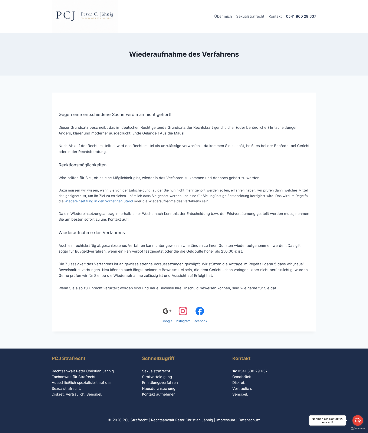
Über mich (223, 16)
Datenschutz (249, 420)
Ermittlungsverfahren (160, 382)
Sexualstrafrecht (250, 16)
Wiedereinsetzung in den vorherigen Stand (99, 201)
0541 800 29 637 (301, 16)
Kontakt (275, 16)
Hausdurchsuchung (158, 388)
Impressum (225, 420)
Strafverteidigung (157, 377)
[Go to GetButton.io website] (358, 428)
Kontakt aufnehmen (158, 394)
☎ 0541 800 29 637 (250, 371)
